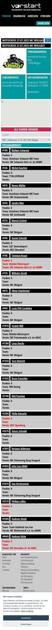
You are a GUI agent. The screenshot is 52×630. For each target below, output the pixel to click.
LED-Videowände (27, 579)
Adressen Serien (29, 590)
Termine (6, 16)
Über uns (5, 590)
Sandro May (18, 203)
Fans (4, 566)
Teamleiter (6, 569)
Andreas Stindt (19, 519)
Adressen (33, 16)
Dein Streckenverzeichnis (29, 557)
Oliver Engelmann (21, 290)
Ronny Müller (18, 185)
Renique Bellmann (21, 448)
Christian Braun (19, 255)
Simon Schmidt (19, 431)
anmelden (43, 23)
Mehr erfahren (27, 611)
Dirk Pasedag (18, 396)
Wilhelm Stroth (19, 273)
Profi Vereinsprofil (27, 560)
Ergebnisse (19, 16)
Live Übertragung (27, 576)
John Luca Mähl (19, 466)
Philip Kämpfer (19, 413)
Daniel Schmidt (19, 238)
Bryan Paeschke (20, 378)
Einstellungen (26, 624)
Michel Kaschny (19, 168)
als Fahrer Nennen (26, 129)
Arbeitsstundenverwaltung (30, 569)
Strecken (45, 16)
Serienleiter (6, 563)
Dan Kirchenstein (20, 483)
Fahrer (4, 557)
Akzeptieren (26, 618)
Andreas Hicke (19, 536)
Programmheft (11, 145)
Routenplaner (33, 91)
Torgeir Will (17, 326)
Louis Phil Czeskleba (22, 308)
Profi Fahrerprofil (26, 582)
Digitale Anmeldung (27, 563)
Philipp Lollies (19, 501)
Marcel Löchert (19, 220)
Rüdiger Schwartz (20, 150)
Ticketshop (24, 566)
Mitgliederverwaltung (28, 573)
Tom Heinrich (18, 361)
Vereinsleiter (6, 560)
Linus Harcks (18, 343)
